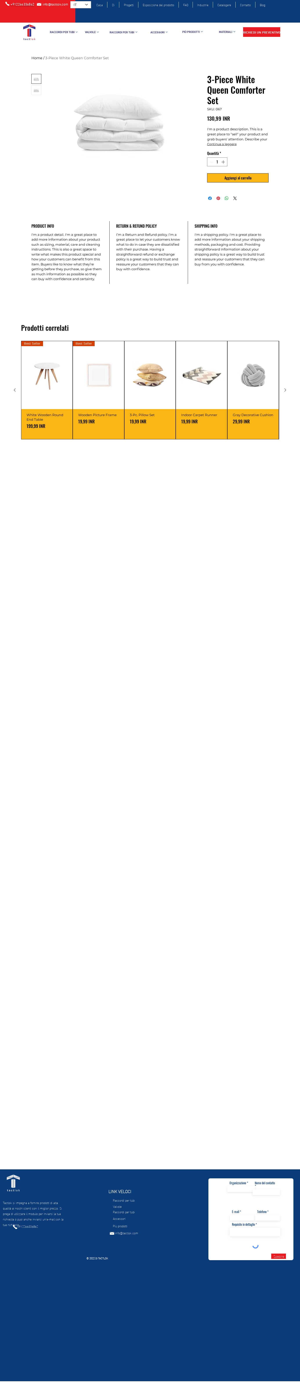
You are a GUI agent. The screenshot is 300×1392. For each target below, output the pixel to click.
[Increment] (223, 162)
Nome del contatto (265, 1183)
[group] (150, 390)
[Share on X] (235, 198)
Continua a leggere (222, 144)
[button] (261, 32)
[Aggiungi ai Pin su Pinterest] (218, 198)
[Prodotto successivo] (285, 390)
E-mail (235, 1211)
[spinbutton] (217, 162)
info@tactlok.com (126, 1233)
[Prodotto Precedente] (14, 390)
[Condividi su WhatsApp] (226, 198)
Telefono (262, 1211)
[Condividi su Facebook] (210, 198)
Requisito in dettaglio (243, 1224)
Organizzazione (238, 1182)
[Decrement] (211, 162)
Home (36, 58)
